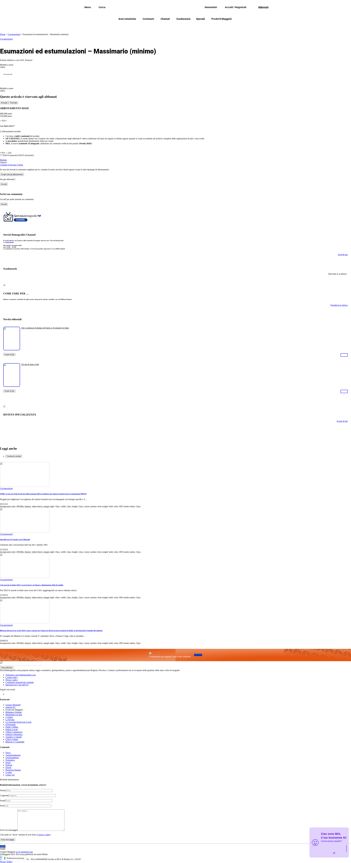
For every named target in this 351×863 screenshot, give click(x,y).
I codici (8, 772)
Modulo (3, 160)
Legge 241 (10, 775)
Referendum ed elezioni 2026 (238, 25)
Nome (2, 790)
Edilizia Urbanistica (13, 734)
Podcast (8, 765)
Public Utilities (11, 727)
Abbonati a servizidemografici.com (20, 675)
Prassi (8, 762)
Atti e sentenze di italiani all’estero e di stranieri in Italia (45, 328)
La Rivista (9, 719)
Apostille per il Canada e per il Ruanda (15, 539)
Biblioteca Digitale (13, 712)
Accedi (4, 184)
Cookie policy (11, 677)
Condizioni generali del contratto (19, 682)
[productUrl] (11, 349)
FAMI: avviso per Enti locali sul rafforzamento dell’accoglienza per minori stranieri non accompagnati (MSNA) (43, 494)
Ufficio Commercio (13, 732)
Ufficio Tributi (11, 739)
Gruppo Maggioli (13, 705)
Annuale (4, 103)
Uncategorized (14, 34)
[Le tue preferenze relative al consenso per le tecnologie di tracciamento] (14, 858)
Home (2, 34)
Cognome (4, 795)
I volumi (9, 717)
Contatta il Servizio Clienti (11, 165)
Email (2, 800)
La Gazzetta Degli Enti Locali (18, 722)
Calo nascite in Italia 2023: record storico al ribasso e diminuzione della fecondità (31, 585)
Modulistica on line (13, 715)
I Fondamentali (188, 25)
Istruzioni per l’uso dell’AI (16, 685)
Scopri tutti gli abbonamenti (12, 174)
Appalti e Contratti (13, 737)
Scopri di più (9, 242)
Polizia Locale (11, 729)
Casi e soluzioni (210, 25)
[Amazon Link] (344, 355)
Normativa (10, 760)
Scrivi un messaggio (8, 830)
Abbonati (198, 655)
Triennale (13, 103)
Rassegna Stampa (13, 770)
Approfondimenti (12, 755)
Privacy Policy (6, 862)
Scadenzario (183, 18)
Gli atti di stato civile (30, 364)
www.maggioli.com (24, 852)
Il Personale (10, 724)
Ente (2, 805)
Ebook (8, 767)
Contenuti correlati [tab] (14, 456)
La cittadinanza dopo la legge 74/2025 (155, 25)
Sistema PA (10, 707)
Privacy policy (11, 680)
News (8, 753)
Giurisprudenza (12, 757)
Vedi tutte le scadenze (337, 274)
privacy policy (44, 835)
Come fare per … (122, 25)
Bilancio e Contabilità (14, 742)
